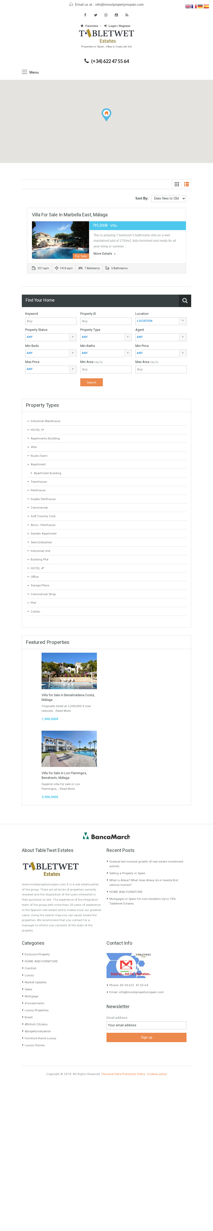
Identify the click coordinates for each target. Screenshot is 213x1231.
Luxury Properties (37, 1010)
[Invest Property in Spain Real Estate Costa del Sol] (106, 36)
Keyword (31, 314)
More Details (103, 253)
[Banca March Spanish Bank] (106, 835)
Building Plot (40, 559)
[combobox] (161, 321)
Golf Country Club (43, 516)
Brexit (29, 1017)
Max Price (32, 362)
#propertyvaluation (38, 1031)
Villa (34, 447)
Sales (28, 989)
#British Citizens (36, 1024)
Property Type (90, 330)
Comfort (30, 968)
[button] (111, 121)
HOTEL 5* (37, 430)
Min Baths (87, 346)
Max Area (146, 362)
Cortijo (35, 611)
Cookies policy (157, 1074)
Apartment (38, 464)
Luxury (29, 975)
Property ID (88, 314)
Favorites (91, 25)
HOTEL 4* (37, 568)
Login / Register (119, 25)
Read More (63, 711)
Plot (33, 602)
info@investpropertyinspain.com (119, 4)
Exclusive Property (37, 954)
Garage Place (40, 585)
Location (142, 314)
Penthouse (38, 490)
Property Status (36, 330)
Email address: (117, 1018)
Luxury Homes (35, 1045)
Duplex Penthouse (43, 499)
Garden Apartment (44, 533)
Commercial (39, 507)
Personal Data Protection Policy (123, 1074)
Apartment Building (47, 473)
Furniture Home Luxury (40, 1038)
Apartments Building (45, 438)
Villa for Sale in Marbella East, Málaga (70, 214)
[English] (188, 6)
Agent (139, 330)
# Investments (34, 1003)
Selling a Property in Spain (127, 873)
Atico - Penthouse (43, 525)
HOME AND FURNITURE (126, 892)
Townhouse (39, 481)
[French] (194, 6)
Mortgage (31, 996)
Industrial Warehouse (45, 421)
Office (34, 577)
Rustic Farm (39, 456)
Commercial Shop (43, 594)
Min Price (142, 346)
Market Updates (35, 982)
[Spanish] (206, 6)
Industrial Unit (40, 551)
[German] (200, 6)
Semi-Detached (41, 542)
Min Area (91, 362)
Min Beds (32, 346)
